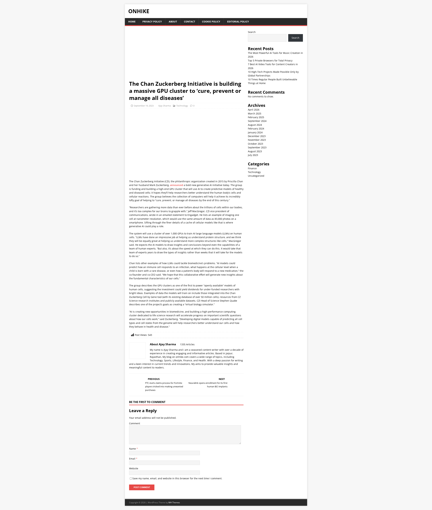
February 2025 (256, 117)
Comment (134, 423)
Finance (252, 168)
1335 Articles (187, 344)
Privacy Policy (152, 21)
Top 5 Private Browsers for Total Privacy (270, 60)
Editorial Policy (238, 21)
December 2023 (257, 136)
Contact (189, 21)
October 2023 (255, 143)
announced (176, 185)
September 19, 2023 (144, 105)
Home (132, 21)
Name (133, 448)
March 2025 (254, 113)
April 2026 (253, 109)
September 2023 (257, 147)
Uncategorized (256, 175)
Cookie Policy (211, 21)
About (173, 21)
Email (132, 458)
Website (133, 468)
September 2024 (257, 121)
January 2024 (255, 132)
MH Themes (174, 502)
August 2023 (255, 151)
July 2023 (253, 155)
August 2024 (255, 124)
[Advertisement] (186, 55)
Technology (182, 105)
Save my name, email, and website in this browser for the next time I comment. (177, 478)
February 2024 (256, 128)
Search (252, 32)
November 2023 (257, 139)
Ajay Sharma (164, 105)
